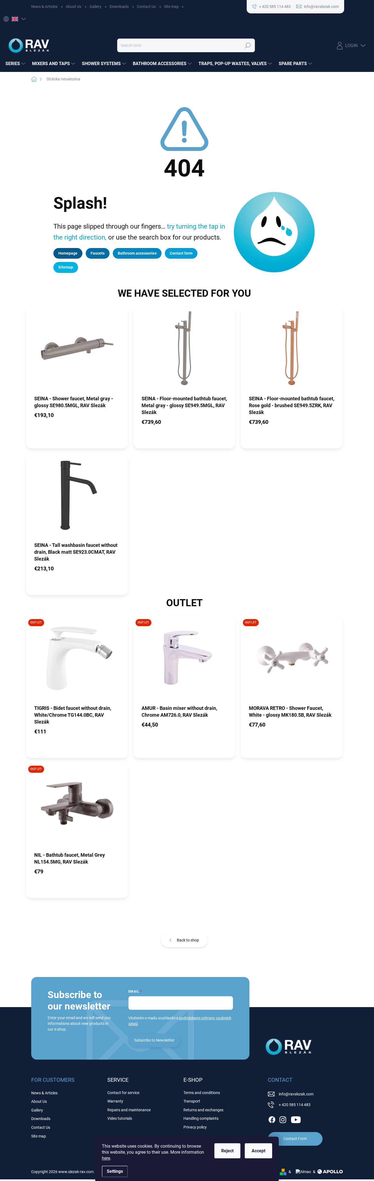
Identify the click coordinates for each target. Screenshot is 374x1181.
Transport (191, 1101)
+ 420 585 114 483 (294, 1105)
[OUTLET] (77, 660)
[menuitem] (16, 64)
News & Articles (44, 6)
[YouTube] (296, 1119)
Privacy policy (195, 1127)
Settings (115, 1171)
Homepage (67, 253)
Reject (227, 1150)
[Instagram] (283, 1119)
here (106, 1158)
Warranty (115, 1101)
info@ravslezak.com (296, 1094)
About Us (73, 6)
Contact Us (146, 6)
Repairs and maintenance (129, 1110)
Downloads (119, 6)
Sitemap (65, 267)
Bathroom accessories (137, 253)
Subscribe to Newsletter (154, 1040)
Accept (258, 1150)
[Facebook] (272, 1119)
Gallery (95, 6)
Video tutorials (119, 1118)
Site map (171, 6)
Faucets (98, 253)
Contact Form (295, 1138)
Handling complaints (200, 1118)
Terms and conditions (201, 1092)
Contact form (181, 253)
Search (248, 45)
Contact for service (123, 1092)
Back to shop (188, 940)
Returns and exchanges (203, 1110)
